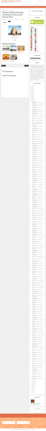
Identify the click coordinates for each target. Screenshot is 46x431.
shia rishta (34, 78)
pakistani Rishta (41, 76)
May (32, 389)
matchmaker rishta (33, 74)
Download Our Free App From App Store (37, 66)
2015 (32, 100)
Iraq (37, 69)
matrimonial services (33, 75)
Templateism (29, 429)
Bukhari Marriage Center (9, 19)
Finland (39, 67)
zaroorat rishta (32, 79)
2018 (32, 96)
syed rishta (42, 78)
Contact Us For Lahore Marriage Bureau (37, 65)
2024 (32, 88)
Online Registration (29, 4)
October (33, 382)
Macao (39, 69)
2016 (32, 99)
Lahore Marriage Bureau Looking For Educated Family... (37, 110)
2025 (32, 87)
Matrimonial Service (33, 71)
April (32, 390)
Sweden (38, 72)
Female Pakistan (35, 67)
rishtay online (35, 77)
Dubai (38, 66)
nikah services (42, 75)
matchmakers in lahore (40, 74)
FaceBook (43, 1)
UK (40, 72)
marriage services (41, 73)
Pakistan (40, 72)
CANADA (38, 65)
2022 (32, 91)
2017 (32, 98)
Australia (31, 65)
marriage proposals (36, 73)
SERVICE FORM (36, 4)
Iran (35, 69)
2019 (32, 95)
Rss (40, 1)
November (33, 381)
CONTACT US (42, 4)
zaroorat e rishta (37, 79)
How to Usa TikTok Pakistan (35, 68)
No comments (22, 19)
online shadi (32, 76)
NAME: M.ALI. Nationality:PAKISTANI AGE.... (37, 122)
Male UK (39, 70)
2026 (32, 85)
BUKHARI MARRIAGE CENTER (11, 1)
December (33, 101)
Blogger (39, 408)
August (33, 385)
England (41, 66)
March (33, 392)
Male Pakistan (10, 10)
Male (41, 69)
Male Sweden (36, 70)
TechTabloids (33, 429)
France (41, 67)
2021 (32, 92)
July (32, 386)
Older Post (26, 65)
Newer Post (3, 65)
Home (23, 4)
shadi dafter (40, 77)
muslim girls (38, 75)
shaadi (38, 77)
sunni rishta (38, 78)
